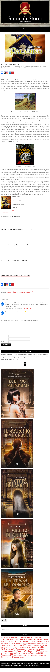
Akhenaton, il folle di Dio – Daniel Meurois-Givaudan (18, 292)
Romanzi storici (40, 67)
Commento (3, 322)
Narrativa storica (43, 66)
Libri (26, 66)
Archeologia (22, 639)
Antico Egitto (34, 637)
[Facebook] (2, 73)
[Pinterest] (12, 73)
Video (22, 657)
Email (2, 338)
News (21, 651)
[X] (5, 73)
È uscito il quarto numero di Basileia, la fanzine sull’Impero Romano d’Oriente (25, 291)
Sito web (2, 341)
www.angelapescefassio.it (7, 212)
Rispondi (32, 308)
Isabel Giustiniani (36, 647)
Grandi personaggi (17, 645)
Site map (36, 670)
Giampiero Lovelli (42, 643)
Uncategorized (17, 657)
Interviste (44, 645)
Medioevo (29, 66)
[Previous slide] (2, 620)
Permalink (26, 308)
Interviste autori (25, 647)
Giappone (4, 645)
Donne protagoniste (21, 641)
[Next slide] (5, 620)
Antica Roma (19, 637)
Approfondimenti (8, 639)
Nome (2, 336)
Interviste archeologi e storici (10, 647)
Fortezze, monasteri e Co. (30, 643)
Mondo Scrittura (39, 649)
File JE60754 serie (18, 643)
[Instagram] (7, 73)
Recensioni (3, 67)
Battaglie (14, 67)
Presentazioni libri (11, 653)
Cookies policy (26, 670)
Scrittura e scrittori (21, 655)
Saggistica (7, 655)
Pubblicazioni (25, 653)
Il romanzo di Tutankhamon (33, 645)
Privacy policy (31, 670)
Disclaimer (22, 670)
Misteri (19, 649)
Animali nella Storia (6, 637)
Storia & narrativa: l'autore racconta (37, 655)
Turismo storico (7, 657)
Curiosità (8, 641)
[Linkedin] (10, 73)
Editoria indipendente (37, 641)
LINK (13, 210)
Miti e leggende (35, 66)
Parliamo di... (33, 651)
